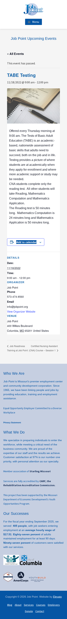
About (18, 605)
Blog (9, 605)
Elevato (57, 596)
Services (29, 605)
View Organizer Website (21, 311)
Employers (54, 605)
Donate (29, 611)
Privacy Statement (12, 422)
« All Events (15, 54)
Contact (39, 611)
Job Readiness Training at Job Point (17, 348)
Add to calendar (26, 242)
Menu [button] (35, 22)
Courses (40, 605)
